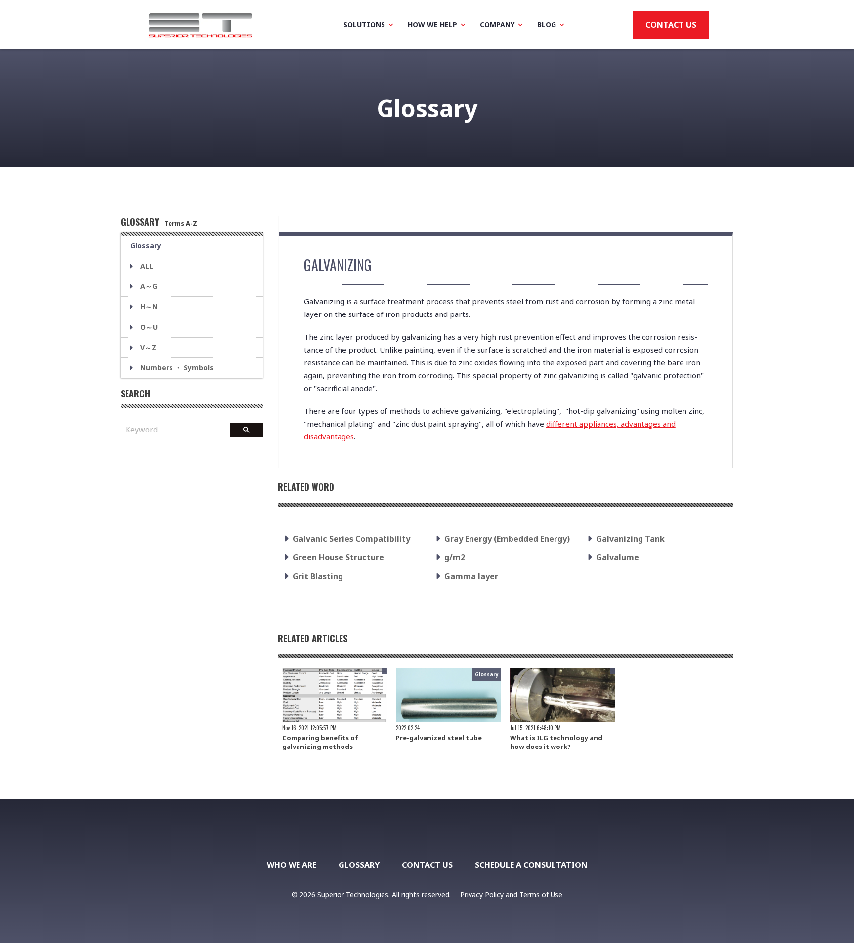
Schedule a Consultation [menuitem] (531, 865)
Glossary (145, 245)
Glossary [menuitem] (359, 865)
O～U (149, 327)
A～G (148, 286)
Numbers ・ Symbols (177, 367)
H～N (149, 306)
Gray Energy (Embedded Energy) (507, 538)
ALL (146, 266)
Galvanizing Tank (630, 538)
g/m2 (454, 557)
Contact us (670, 24)
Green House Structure (338, 557)
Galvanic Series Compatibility (351, 538)
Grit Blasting (318, 576)
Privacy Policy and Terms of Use (511, 894)
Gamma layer (471, 576)
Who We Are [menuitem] (291, 865)
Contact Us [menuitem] (427, 865)
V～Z (148, 347)
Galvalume (617, 557)
